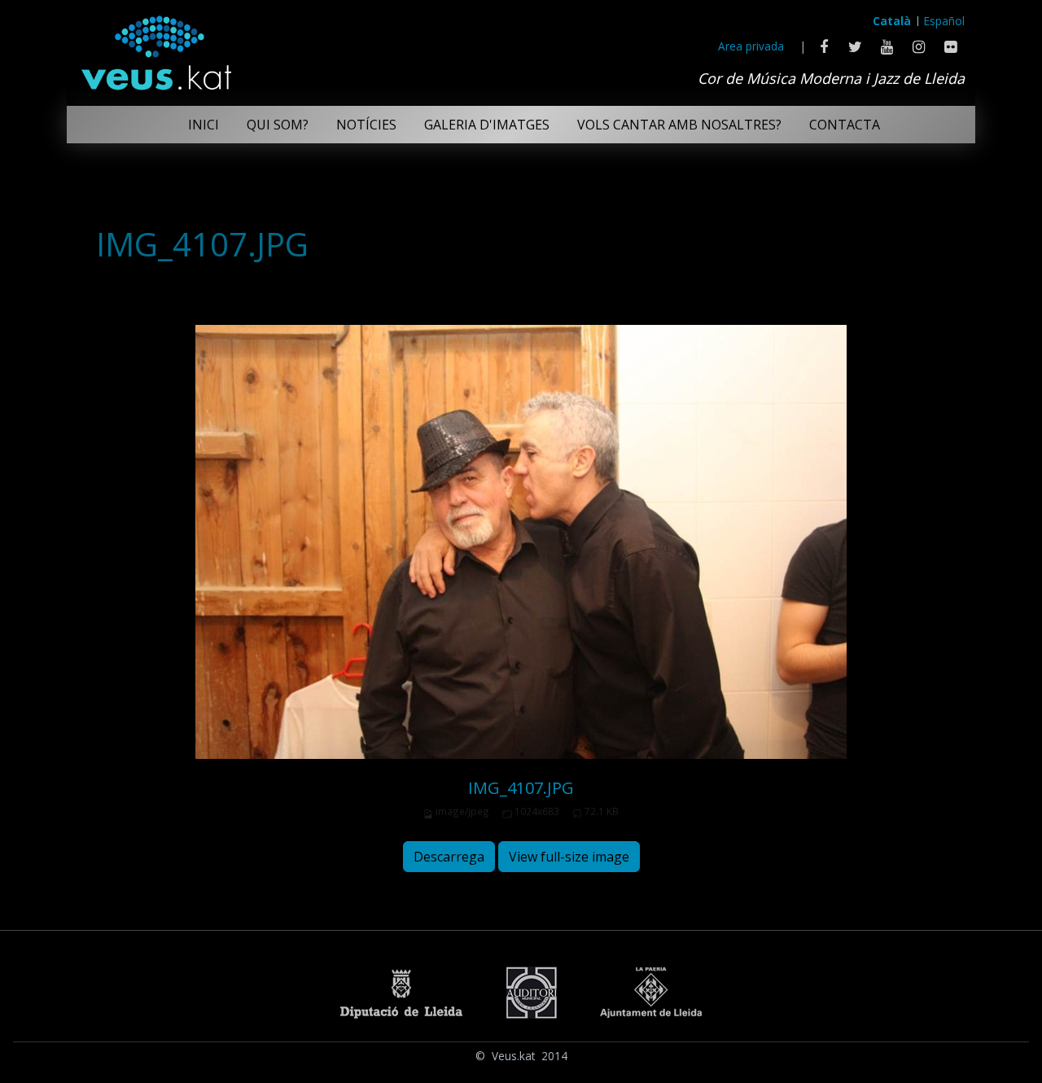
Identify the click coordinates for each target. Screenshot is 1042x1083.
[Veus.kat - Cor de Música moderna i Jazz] (155, 49)
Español (944, 20)
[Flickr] (950, 46)
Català (892, 20)
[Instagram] (918, 46)
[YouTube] (887, 46)
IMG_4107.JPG (521, 788)
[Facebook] (823, 46)
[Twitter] (855, 46)
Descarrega (449, 857)
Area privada (751, 46)
